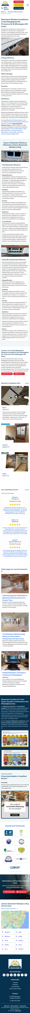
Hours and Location (15, 988)
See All (27, 383)
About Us (6, 1005)
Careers (15, 982)
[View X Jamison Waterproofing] (7, 975)
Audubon (20, 949)
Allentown (7, 936)
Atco (6, 949)
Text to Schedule (18, 8)
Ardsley (7, 944)
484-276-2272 (7, 373)
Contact (9, 123)
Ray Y (4, 407)
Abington (7, 932)
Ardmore (3, 134)
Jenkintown (20, 132)
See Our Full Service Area (8, 908)
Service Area (15, 986)
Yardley (13, 130)
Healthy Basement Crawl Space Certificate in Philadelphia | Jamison (14, 675)
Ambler (20, 936)
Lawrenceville (12, 132)
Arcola (6, 940)
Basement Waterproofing (15, 11)
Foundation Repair (16, 121)
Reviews (15, 984)
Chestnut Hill (13, 128)
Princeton (19, 130)
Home (4, 11)
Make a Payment (19, 5)
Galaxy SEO (18, 1010)
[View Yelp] (18, 975)
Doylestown (7, 130)
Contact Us (18, 1)
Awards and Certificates (15, 826)
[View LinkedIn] (15, 975)
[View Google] (11, 975)
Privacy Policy (14, 1005)
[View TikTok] (22, 975)
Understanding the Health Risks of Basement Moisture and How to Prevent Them (14, 598)
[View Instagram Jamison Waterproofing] (4, 975)
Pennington (4, 132)
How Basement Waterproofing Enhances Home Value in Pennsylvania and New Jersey (13, 636)
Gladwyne (20, 128)
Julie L (4, 474)
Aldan (19, 932)
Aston (20, 944)
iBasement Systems (9, 706)
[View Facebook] (25, 975)
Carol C (5, 445)
